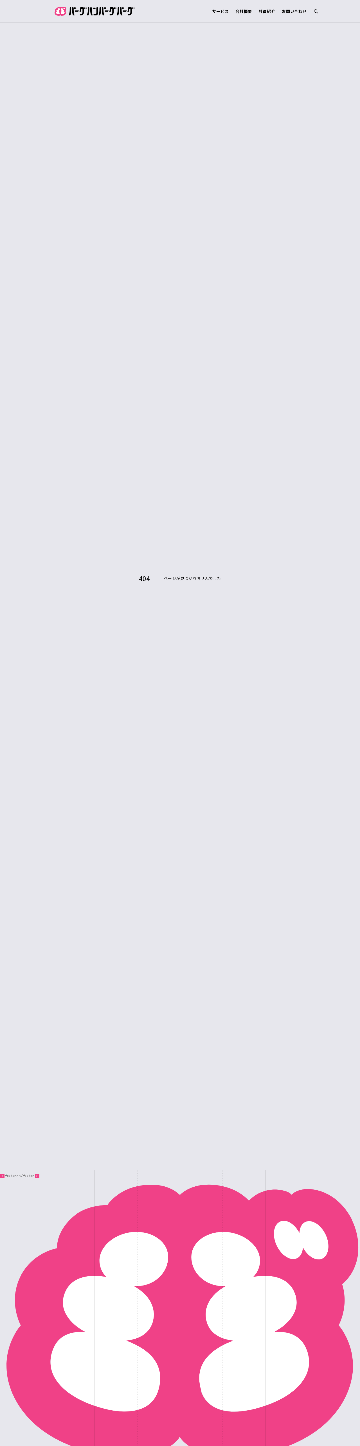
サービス (220, 11)
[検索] (315, 11)
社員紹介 (267, 11)
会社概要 (243, 11)
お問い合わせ (294, 11)
